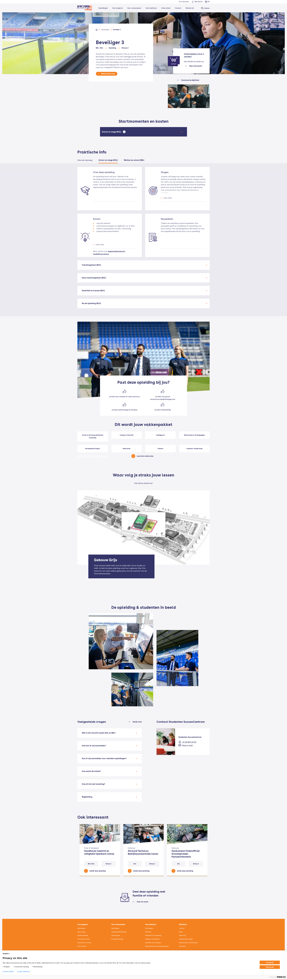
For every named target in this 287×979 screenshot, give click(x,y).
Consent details (8, 971)
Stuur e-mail (187, 745)
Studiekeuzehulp (82, 935)
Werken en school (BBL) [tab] (134, 160)
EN (209, 1)
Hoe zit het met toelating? (93, 784)
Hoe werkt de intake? (91, 771)
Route (181, 932)
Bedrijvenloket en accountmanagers (157, 946)
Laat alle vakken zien (145, 456)
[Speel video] (189, 98)
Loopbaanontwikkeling (118, 932)
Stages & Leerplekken (152, 939)
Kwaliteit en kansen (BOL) (93, 291)
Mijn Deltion (199, 1)
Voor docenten (184, 1)
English (6, 953)
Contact (178, 8)
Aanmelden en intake (84, 942)
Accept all (270, 962)
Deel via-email (142, 902)
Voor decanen (81, 946)
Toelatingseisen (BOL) (91, 265)
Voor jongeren (117, 8)
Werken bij (190, 8)
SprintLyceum (115, 935)
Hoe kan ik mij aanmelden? (94, 746)
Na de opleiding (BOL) (91, 303)
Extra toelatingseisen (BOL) (94, 278)
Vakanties (182, 946)
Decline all (270, 967)
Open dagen (81, 932)
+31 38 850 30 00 (189, 742)
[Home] (84, 8)
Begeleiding (87, 797)
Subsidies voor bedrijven (153, 942)
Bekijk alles (137, 722)
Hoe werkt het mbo (83, 939)
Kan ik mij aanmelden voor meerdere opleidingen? (104, 758)
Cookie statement (23, 971)
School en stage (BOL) (112, 132)
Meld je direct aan (108, 74)
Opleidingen (103, 8)
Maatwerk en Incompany (153, 935)
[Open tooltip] (124, 131)
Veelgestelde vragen (186, 939)
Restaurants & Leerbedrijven (188, 942)
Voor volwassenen (134, 8)
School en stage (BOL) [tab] (108, 160)
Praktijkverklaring (117, 939)
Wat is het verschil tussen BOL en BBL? (99, 733)
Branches (148, 932)
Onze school (165, 8)
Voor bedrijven (151, 8)
